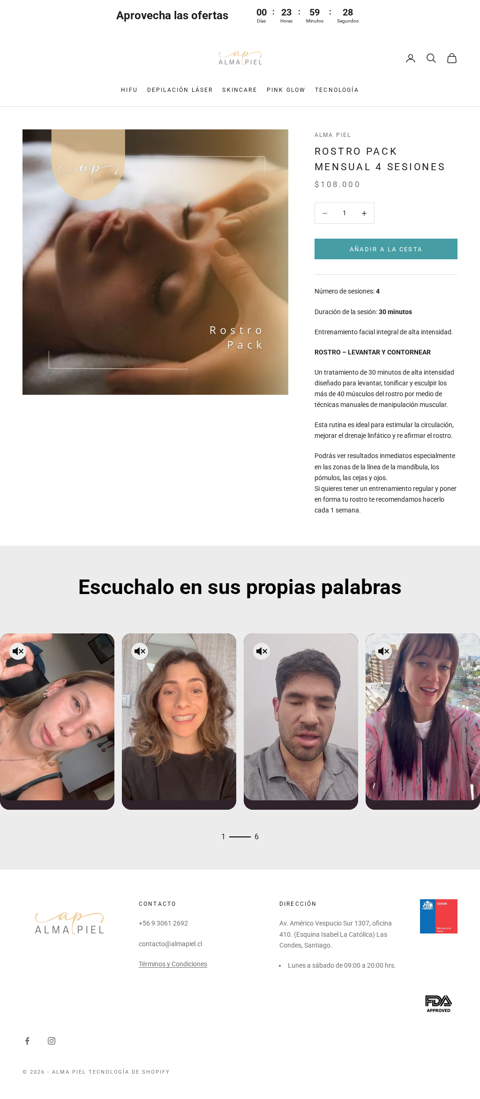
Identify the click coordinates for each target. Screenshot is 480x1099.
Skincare (239, 90)
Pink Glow (286, 90)
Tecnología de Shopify (130, 1072)
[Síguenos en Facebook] (27, 1041)
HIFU (129, 90)
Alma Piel (333, 135)
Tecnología (337, 90)
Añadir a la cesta (386, 249)
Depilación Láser (180, 90)
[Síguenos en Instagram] (51, 1041)
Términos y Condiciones (173, 964)
